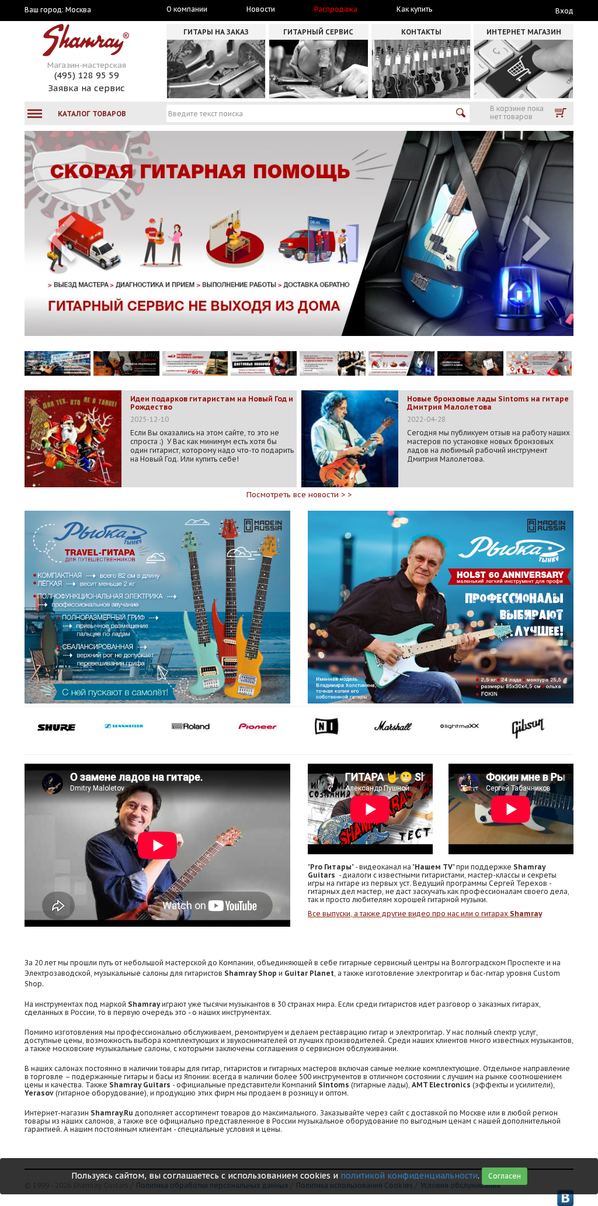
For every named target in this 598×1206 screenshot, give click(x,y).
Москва (78, 10)
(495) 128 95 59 (86, 75)
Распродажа (335, 9)
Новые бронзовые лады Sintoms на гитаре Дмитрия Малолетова (488, 403)
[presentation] (62, 238)
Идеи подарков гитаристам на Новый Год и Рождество (211, 403)
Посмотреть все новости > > (299, 494)
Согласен (504, 1176)
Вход (564, 10)
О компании (186, 9)
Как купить (414, 9)
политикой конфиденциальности (409, 1175)
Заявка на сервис (86, 87)
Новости (260, 9)
